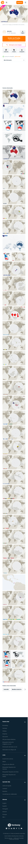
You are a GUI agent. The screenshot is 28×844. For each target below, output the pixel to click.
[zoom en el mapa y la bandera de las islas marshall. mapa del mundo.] (13, 453)
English (4, 843)
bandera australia (17, 727)
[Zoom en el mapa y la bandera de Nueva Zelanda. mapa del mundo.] (13, 289)
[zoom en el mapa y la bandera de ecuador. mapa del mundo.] (13, 467)
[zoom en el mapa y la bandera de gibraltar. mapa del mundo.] (13, 304)
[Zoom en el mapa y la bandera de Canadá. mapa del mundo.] (13, 333)
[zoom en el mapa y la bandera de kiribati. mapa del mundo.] (13, 482)
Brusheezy (5, 763)
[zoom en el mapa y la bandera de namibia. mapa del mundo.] (13, 178)
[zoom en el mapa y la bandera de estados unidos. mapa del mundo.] (13, 423)
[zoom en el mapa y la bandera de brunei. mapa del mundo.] (13, 393)
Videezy (4, 769)
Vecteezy (4, 766)
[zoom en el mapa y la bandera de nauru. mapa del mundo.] (13, 208)
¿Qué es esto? (17, 56)
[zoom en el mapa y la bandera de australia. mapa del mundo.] (13, 96)
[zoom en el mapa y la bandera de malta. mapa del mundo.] (13, 319)
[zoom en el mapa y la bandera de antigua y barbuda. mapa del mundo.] (13, 512)
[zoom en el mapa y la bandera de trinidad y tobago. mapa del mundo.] (13, 572)
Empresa (4, 771)
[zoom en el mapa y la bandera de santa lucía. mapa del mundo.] (13, 648)
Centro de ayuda (6, 825)
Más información (8, 59)
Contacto (4, 828)
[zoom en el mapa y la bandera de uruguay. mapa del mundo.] (9, 701)
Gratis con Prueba (14, 38)
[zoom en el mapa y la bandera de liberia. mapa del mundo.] (13, 618)
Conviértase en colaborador (9, 834)
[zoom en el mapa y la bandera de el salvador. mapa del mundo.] (13, 497)
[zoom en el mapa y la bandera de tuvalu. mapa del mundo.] (13, 587)
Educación (5, 774)
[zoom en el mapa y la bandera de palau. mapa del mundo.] (13, 378)
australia (6, 727)
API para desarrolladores (8, 777)
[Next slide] (21, 727)
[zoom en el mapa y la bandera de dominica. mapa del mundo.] (13, 557)
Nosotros (4, 831)
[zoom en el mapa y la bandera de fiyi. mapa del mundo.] (13, 193)
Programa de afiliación (8, 802)
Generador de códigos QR (9, 787)
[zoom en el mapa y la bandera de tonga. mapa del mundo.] (9, 277)
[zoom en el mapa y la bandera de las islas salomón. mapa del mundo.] (13, 438)
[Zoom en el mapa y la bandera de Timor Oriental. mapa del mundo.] (13, 542)
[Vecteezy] (2, 2)
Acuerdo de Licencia (7, 797)
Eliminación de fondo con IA (9, 785)
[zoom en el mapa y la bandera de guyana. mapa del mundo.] (13, 223)
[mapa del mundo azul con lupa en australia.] (13, 111)
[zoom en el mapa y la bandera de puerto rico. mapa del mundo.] (13, 713)
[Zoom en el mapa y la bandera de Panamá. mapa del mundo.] (13, 603)
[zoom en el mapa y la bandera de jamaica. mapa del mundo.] (13, 363)
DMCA (4, 799)
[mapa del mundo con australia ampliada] (13, 163)
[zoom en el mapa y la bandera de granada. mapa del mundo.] (13, 527)
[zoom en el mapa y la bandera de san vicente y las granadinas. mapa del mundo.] (13, 633)
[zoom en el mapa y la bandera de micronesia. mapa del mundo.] (13, 348)
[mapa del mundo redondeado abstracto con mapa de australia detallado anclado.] (13, 254)
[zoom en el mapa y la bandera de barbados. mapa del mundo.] (13, 238)
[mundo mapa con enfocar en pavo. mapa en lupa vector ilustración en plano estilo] (6, 692)
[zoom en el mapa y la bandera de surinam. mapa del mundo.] (13, 408)
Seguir (22, 33)
